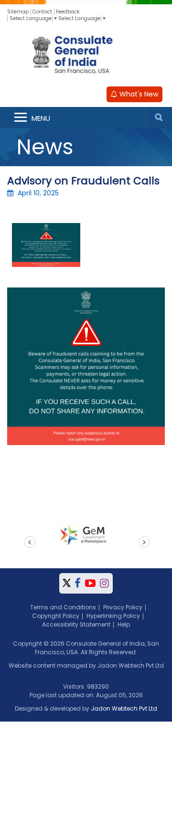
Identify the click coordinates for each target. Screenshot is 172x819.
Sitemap (18, 11)
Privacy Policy (122, 607)
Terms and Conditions (63, 607)
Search (158, 117)
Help (124, 624)
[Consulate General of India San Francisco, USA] (86, 53)
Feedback (67, 11)
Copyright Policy (55, 616)
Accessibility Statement (76, 624)
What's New (138, 94)
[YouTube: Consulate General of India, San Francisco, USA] (90, 583)
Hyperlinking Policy (113, 616)
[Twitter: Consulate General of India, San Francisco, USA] (66, 583)
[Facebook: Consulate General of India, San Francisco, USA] (78, 583)
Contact (42, 11)
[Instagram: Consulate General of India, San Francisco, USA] (104, 583)
